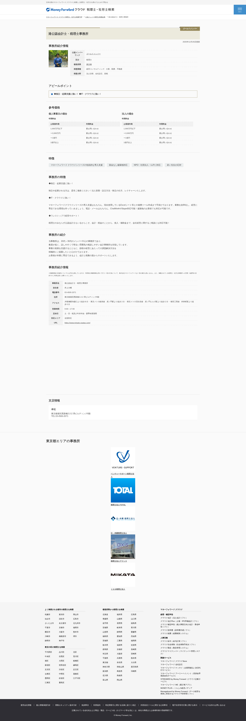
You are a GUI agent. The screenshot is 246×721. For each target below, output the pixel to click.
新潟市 (61, 614)
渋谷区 (61, 669)
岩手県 (105, 623)
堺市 (75, 636)
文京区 (47, 669)
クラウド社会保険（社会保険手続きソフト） (178, 644)
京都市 (61, 627)
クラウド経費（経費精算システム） (175, 633)
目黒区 (61, 656)
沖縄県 (133, 671)
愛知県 (119, 636)
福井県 (119, 614)
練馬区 (76, 665)
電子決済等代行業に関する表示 (184, 705)
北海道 (105, 614)
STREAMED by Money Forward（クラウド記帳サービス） (181, 680)
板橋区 (76, 661)
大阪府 (119, 654)
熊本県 (133, 658)
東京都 (89, 64)
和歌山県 (120, 667)
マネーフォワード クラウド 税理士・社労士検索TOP (64, 17)
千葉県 (105, 658)
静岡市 (47, 641)
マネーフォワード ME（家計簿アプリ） (176, 685)
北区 (75, 652)
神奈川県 (106, 667)
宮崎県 (133, 654)
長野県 (119, 623)
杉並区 (61, 678)
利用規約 (97, 705)
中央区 (47, 656)
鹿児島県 (134, 667)
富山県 (105, 680)
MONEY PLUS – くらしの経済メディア (176, 688)
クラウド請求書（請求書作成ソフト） (176, 630)
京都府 (119, 649)
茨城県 (105, 641)
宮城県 (105, 627)
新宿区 (47, 665)
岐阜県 (119, 627)
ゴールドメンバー (93, 54)
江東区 (47, 683)
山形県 (105, 632)
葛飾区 (76, 674)
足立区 (76, 669)
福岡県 (133, 641)
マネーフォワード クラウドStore (174, 661)
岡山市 (76, 614)
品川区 (61, 652)
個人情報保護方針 (43, 705)
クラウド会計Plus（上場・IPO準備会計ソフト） (180, 621)
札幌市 (47, 614)
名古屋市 (62, 623)
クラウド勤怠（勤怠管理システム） (175, 648)
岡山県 (119, 680)
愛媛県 (133, 632)
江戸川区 (76, 678)
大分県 (133, 662)
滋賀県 (119, 645)
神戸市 (61, 641)
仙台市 (47, 619)
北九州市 (76, 623)
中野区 (61, 674)
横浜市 (47, 632)
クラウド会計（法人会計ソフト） (174, 618)
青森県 (105, 619)
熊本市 (76, 632)
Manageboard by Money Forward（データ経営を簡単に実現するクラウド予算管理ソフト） (180, 692)
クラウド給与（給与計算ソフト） (174, 641)
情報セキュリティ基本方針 (66, 705)
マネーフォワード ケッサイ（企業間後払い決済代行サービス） (181, 669)
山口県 (133, 619)
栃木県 (105, 645)
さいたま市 (49, 623)
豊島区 (61, 683)
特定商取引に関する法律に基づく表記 (120, 705)
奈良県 (119, 662)
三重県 (119, 641)
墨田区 (47, 678)
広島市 (76, 619)
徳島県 (133, 623)
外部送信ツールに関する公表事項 (154, 705)
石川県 (105, 675)
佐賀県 (133, 645)
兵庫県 (119, 658)
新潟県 (105, 671)
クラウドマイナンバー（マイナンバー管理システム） (180, 652)
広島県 (133, 614)
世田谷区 (62, 665)
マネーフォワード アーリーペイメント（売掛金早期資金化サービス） (181, 674)
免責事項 (85, 705)
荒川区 (76, 656)
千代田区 (48, 652)
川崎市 (47, 636)
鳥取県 (119, 671)
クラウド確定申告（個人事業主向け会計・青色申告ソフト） (180, 625)
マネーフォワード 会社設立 (172, 664)
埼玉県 (105, 654)
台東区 (47, 674)
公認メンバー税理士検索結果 (95, 17)
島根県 (119, 675)
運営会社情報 (26, 705)
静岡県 (119, 632)
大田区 (61, 661)
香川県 (133, 627)
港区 (46, 661)
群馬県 (105, 649)
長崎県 (133, 649)
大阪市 (61, 632)
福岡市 (76, 627)
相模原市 (62, 636)
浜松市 (61, 619)
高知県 (133, 636)
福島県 (105, 636)
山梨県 (119, 619)
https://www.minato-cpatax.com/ (77, 323)
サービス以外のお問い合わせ (213, 705)
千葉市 (47, 627)
